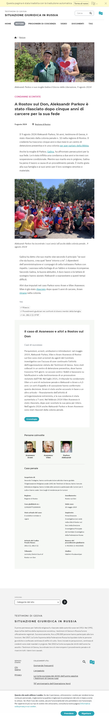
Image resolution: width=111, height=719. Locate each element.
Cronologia (32, 419)
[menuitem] (8, 24)
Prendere (69, 713)
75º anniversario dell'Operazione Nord (52, 683)
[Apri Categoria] (64, 602)
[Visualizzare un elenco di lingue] (94, 3)
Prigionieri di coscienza (42, 23)
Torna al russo (81, 3)
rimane (23, 293)
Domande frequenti (43, 665)
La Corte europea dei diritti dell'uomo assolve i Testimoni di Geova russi (56, 677)
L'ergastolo (39, 671)
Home (8, 23)
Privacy (18, 675)
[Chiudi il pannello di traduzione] (105, 3)
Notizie (20, 23)
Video (64, 23)
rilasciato (41, 289)
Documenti (78, 23)
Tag (91, 23)
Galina (50, 151)
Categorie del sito (25, 602)
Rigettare (86, 713)
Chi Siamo (18, 668)
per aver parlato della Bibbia (74, 145)
